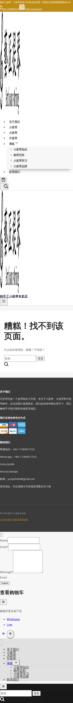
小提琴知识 (20, 149)
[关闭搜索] (3, 686)
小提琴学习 (20, 160)
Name (4, 540)
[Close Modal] (1, 535)
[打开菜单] (4, 301)
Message (6, 572)
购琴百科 (19, 155)
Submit (4, 583)
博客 (10, 663)
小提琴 (13, 127)
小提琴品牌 (20, 166)
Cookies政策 (6, 519)
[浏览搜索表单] (4, 186)
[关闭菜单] (1, 642)
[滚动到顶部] (3, 634)
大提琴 (13, 132)
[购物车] (3, 180)
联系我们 (14, 172)
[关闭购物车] (3, 602)
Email (4, 547)
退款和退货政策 (21, 519)
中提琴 (13, 138)
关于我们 (14, 121)
